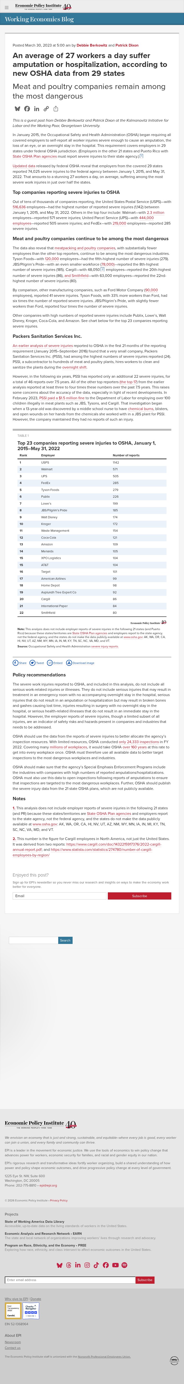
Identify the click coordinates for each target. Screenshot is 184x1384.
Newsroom (13, 1342)
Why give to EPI (16, 1299)
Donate (35, 1299)
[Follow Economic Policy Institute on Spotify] (124, 1266)
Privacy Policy (59, 1200)
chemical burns (140, 408)
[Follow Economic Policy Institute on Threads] (69, 1266)
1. (14, 808)
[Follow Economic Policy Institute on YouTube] (115, 1266)
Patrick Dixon (126, 45)
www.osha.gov (133, 637)
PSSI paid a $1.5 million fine (62, 398)
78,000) (108, 264)
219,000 (119, 223)
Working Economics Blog (39, 19)
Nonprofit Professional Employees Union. (104, 1356)
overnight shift (74, 367)
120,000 (52, 259)
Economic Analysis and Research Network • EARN (43, 1234)
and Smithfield (76, 275)
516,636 (19, 207)
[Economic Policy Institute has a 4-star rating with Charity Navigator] (31, 1311)
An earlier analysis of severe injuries (43, 345)
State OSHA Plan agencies (35, 156)
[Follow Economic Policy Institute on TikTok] (96, 1266)
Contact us (13, 1348)
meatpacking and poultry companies (85, 248)
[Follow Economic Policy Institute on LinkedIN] (78, 1266)
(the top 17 (128, 382)
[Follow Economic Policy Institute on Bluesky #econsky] (59, 1266)
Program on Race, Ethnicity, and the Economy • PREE (45, 1245)
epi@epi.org (48, 1185)
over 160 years (135, 747)
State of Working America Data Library (34, 1222)
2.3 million (155, 212)
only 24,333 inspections (139, 742)
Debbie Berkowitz (92, 45)
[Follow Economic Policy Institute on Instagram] (87, 1266)
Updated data (24, 166)
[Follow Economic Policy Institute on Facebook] (105, 1266)
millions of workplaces (68, 747)
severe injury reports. (105, 646)
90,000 (151, 290)
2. (15, 838)
